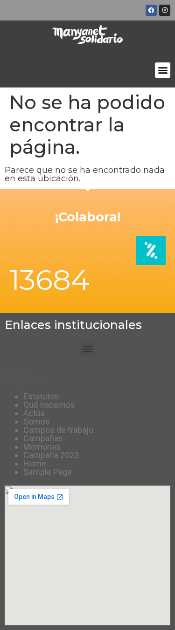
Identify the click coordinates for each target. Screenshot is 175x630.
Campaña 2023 (51, 455)
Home (34, 463)
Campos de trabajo (58, 430)
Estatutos (41, 396)
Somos (36, 421)
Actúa (34, 413)
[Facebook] (151, 10)
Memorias (42, 447)
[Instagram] (164, 10)
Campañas (43, 438)
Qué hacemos (49, 405)
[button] (162, 70)
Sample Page (47, 472)
